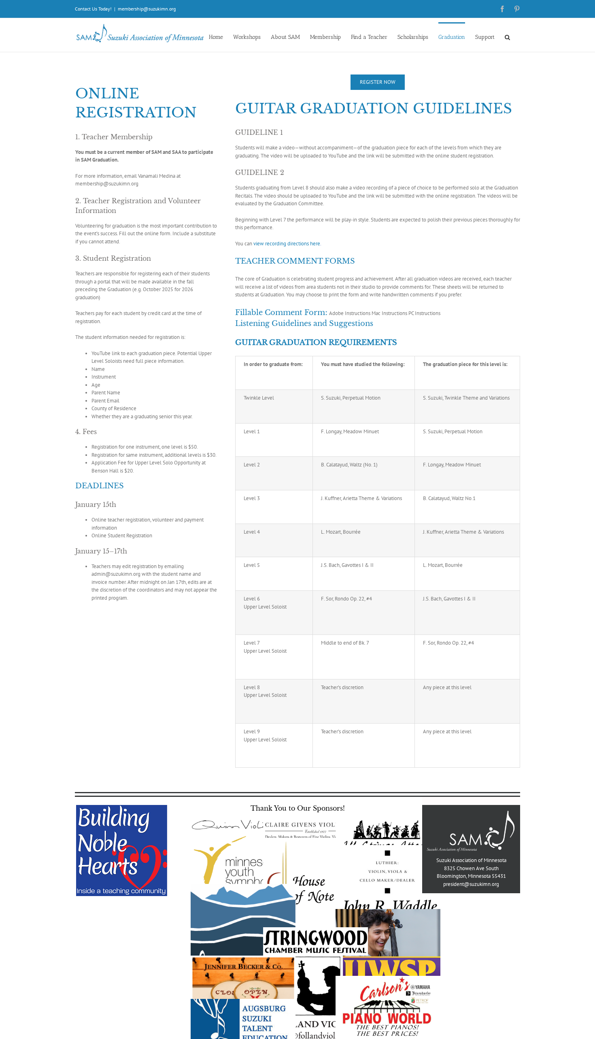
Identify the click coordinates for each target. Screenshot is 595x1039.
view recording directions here (286, 243)
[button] (507, 36)
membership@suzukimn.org (147, 9)
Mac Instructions (389, 313)
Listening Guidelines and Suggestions (304, 323)
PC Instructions (424, 313)
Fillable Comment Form (280, 312)
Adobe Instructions (349, 313)
